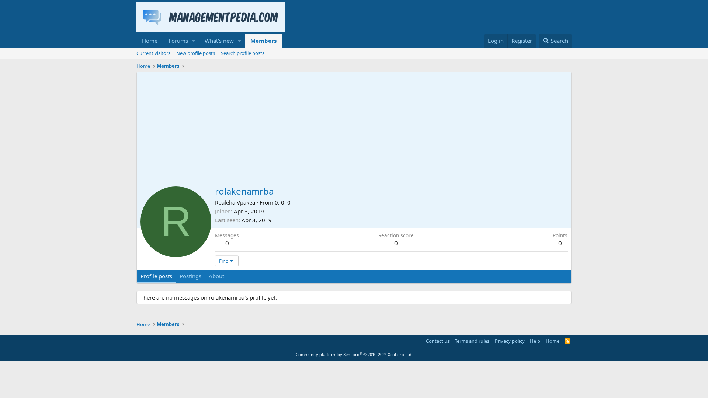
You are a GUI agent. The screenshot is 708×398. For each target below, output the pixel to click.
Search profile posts (242, 53)
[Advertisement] (354, 127)
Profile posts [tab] (156, 276)
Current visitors (153, 53)
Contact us (438, 341)
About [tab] (216, 276)
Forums (178, 40)
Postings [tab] (190, 276)
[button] (194, 41)
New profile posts (195, 53)
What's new (219, 40)
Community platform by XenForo (354, 354)
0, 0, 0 (283, 202)
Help (535, 341)
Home (149, 40)
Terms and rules (472, 341)
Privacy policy (510, 341)
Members (263, 40)
